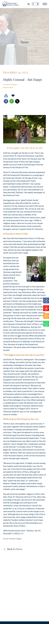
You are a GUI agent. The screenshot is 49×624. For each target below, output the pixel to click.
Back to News (14, 549)
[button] (6, 101)
